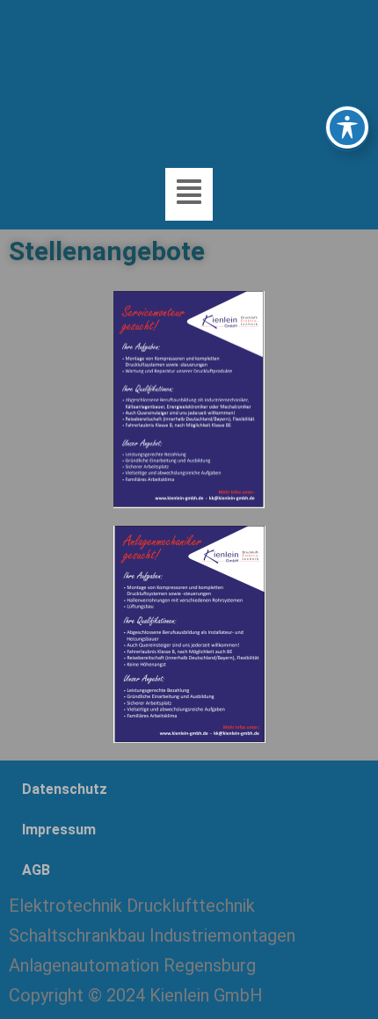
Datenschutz (64, 789)
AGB (36, 870)
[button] (189, 194)
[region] (189, 79)
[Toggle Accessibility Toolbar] (347, 127)
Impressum (59, 829)
